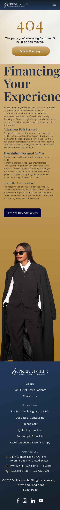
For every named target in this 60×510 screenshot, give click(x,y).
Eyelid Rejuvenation (30, 430)
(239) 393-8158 (19, 470)
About (30, 383)
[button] (54, 4)
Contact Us (30, 396)
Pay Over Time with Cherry (22, 213)
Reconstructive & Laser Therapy (30, 442)
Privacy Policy (30, 489)
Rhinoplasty (30, 424)
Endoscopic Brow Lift (30, 436)
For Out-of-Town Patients (30, 390)
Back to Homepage (31, 51)
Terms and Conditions (30, 485)
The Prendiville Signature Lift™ (30, 411)
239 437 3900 (41, 470)
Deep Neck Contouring (30, 417)
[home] (16, 4)
